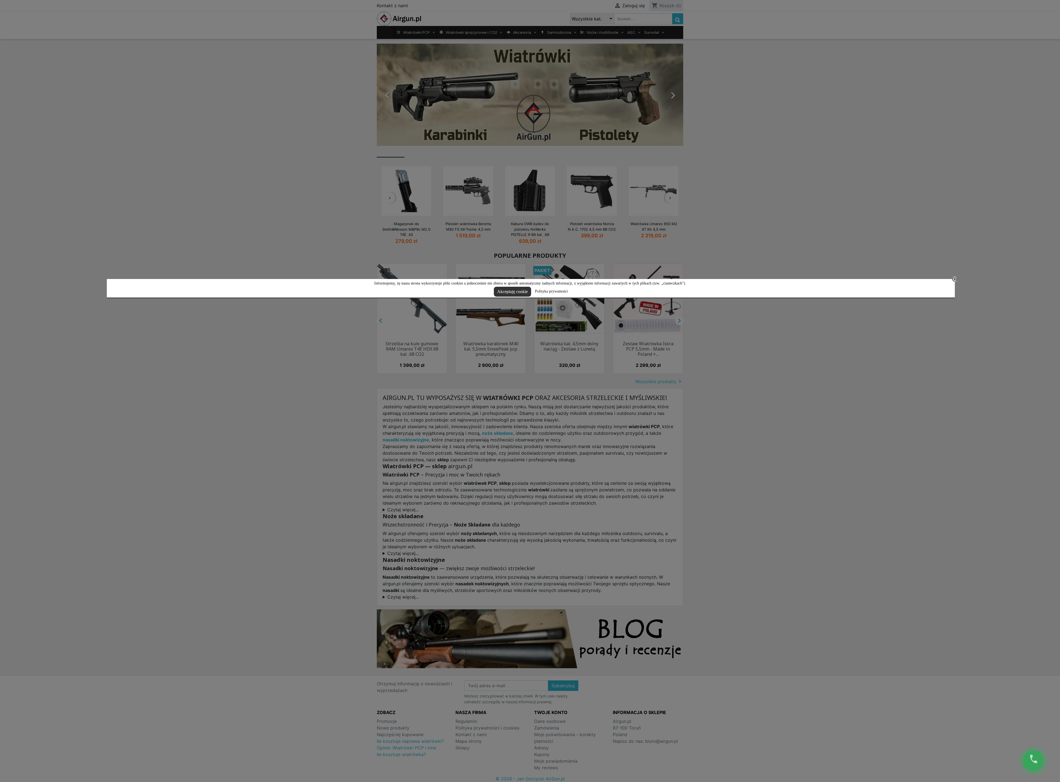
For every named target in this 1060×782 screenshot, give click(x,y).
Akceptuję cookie (512, 291)
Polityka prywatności (551, 291)
